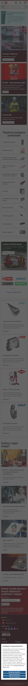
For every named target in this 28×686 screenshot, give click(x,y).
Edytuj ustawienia (14, 674)
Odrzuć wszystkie (14, 677)
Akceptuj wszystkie (14, 672)
